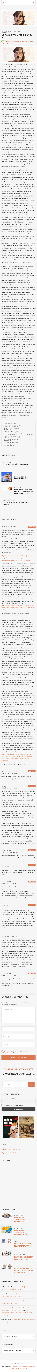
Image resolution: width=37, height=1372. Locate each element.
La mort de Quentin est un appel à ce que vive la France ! (23, 1245)
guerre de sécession (14, 433)
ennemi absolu (14, 428)
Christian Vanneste (18, 1069)
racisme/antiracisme (11, 442)
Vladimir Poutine (9, 445)
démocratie (8, 426)
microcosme (8, 436)
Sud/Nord (7, 444)
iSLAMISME (13, 434)
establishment (9, 431)
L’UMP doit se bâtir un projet (15, 464)
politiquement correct (12, 439)
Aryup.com (14, 1366)
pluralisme (17, 437)
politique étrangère (17, 31)
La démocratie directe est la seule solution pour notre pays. (23, 1258)
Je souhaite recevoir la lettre (17, 1105)
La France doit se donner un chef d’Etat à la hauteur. (23, 1270)
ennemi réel (8, 429)
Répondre (32, 526)
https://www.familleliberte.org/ (11, 1153)
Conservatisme (14, 425)
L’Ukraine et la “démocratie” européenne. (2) (20, 1219)
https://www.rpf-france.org (10, 1149)
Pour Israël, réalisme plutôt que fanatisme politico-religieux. (23, 491)
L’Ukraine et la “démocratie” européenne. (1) (20, 1232)
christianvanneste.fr (25, 1364)
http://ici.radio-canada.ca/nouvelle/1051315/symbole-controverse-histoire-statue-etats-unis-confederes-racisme (18, 608)
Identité (6, 434)
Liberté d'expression (19, 30)
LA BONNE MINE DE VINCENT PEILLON (21, 478)
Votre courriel (7, 1098)
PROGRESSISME (8, 441)
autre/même (8, 423)
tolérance (15, 444)
